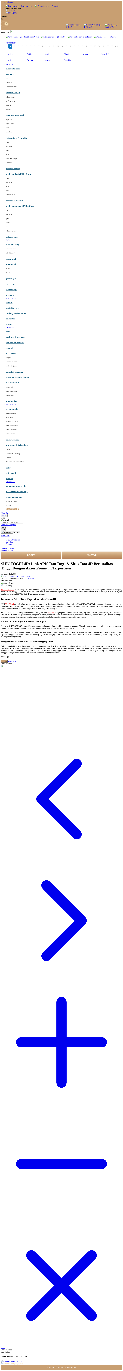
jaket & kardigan (11, 158)
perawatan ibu (12, 440)
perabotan (10, 319)
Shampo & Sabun (12, 421)
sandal (8, 128)
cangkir (8, 358)
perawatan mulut (11, 430)
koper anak (11, 259)
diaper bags (11, 289)
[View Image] (1, 1348)
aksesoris (9, 163)
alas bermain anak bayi (17, 491)
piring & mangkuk (12, 362)
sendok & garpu (11, 366)
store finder (87, 37)
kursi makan (12, 401)
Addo (10, 54)
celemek (9, 348)
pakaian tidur (10, 97)
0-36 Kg (8, 273)
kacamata (9, 83)
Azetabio (67, 60)
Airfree (48, 54)
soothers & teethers (15, 342)
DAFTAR (92, 555)
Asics (10, 60)
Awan (47, 60)
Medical (8, 458)
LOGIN (31, 555)
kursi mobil (11, 264)
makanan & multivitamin (17, 377)
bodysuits (9, 109)
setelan (8, 154)
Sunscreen (9, 417)
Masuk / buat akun (13, 540)
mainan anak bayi (14, 497)
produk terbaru (13, 69)
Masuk (4, 515)
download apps (26, 6)
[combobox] (12, 522)
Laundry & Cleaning (13, 454)
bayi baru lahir (11, 249)
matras (9, 324)
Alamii (66, 54)
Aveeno (30, 60)
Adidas (29, 54)
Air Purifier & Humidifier (15, 462)
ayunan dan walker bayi (17, 486)
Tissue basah (10, 449)
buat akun (9, 542)
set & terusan (10, 101)
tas (7, 78)
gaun (7, 150)
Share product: (6, 664)
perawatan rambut (12, 426)
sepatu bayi (9, 120)
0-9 (116, 46)
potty (8, 468)
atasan (8, 142)
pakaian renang (13, 168)
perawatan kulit (11, 413)
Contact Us (109, 27)
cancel (4, 527)
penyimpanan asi (11, 391)
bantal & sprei (12, 308)
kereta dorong (12, 244)
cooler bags (9, 395)
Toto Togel (9, 604)
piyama (8, 105)
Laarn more (29, 579)
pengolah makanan (14, 372)
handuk (9, 478)
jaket (7, 191)
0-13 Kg (8, 269)
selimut (9, 302)
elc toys (8, 505)
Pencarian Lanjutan (8, 525)
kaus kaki (9, 132)
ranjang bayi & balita (16, 313)
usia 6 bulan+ (10, 253)
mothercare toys (11, 501)
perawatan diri (10, 434)
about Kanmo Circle (31, 37)
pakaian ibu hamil (14, 201)
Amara (85, 54)
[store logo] (19, 33)
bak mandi (11, 473)
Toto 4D (51, 613)
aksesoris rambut (11, 87)
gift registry (54, 6)
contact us (112, 37)
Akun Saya (5, 513)
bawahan (9, 146)
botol (8, 332)
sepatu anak (10, 124)
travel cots (10, 284)
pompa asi (9, 387)
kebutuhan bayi (13, 92)
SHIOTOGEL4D (7, 590)
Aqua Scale (105, 54)
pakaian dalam (10, 195)
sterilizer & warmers (15, 337)
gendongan (11, 279)
